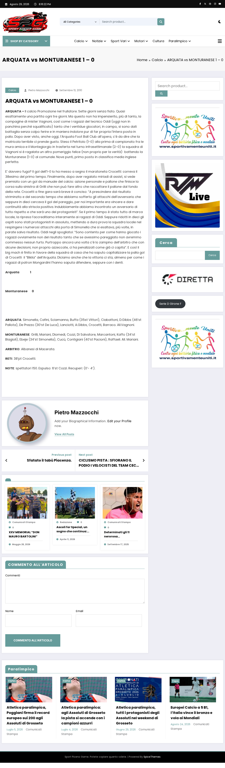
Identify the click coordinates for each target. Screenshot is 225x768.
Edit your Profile (119, 421)
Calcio (79, 41)
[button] (26, 41)
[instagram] (215, 4)
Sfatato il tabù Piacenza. (49, 460)
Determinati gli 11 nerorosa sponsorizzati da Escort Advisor (117, 534)
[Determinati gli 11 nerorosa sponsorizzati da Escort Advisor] (123, 503)
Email (79, 611)
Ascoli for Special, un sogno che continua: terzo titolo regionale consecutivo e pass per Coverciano (72, 529)
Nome (9, 611)
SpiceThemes (152, 757)
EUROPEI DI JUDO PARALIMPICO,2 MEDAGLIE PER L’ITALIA (190, 712)
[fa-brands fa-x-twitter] (205, 4)
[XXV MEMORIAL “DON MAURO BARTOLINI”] (27, 503)
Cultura (158, 41)
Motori (139, 41)
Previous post (62, 454)
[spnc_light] (219, 21)
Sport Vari (118, 41)
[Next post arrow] (144, 460)
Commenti (12, 575)
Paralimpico (178, 41)
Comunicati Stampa (23, 522)
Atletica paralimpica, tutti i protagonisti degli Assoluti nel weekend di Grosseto (82, 715)
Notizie (97, 41)
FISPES (11, 680)
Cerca (166, 242)
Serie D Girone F (170, 304)
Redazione (66, 522)
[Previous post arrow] (6, 460)
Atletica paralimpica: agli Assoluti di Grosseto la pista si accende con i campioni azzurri (28, 715)
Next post (86, 454)
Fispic (120, 680)
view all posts (64, 434)
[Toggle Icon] (219, 41)
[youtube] (220, 4)
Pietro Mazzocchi (38, 90)
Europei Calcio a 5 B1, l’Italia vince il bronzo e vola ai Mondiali (136, 712)
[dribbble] (210, 4)
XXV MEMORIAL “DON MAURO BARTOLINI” (24, 534)
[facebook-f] (200, 4)
